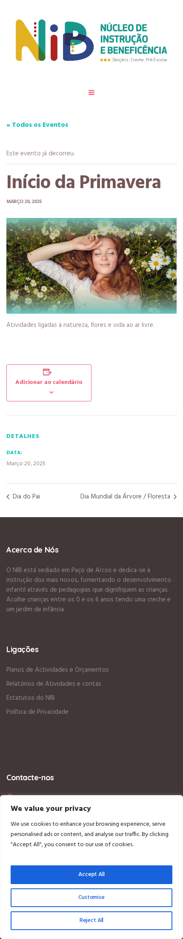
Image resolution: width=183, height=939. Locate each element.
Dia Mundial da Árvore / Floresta (126, 497)
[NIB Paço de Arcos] (91, 41)
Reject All (92, 920)
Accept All (91, 874)
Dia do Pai (25, 497)
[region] (91, 867)
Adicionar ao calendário (49, 382)
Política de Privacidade (37, 712)
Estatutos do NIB (30, 698)
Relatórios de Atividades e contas (53, 684)
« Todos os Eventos (37, 125)
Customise (91, 897)
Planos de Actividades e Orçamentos (57, 670)
